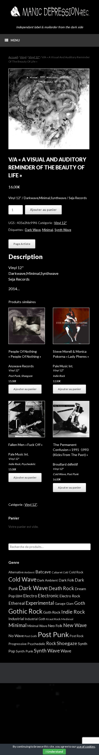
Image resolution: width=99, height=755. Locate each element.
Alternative (16, 572)
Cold (65, 572)
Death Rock (61, 588)
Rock (51, 643)
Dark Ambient (47, 580)
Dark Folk (66, 580)
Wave (66, 650)
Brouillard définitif (65, 464)
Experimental (39, 603)
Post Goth (31, 636)
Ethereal (16, 603)
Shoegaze (26, 375)
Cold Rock (76, 572)
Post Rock (77, 636)
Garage (60, 603)
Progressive (17, 644)
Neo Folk (55, 625)
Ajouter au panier (43, 210)
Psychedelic (28, 464)
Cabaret (57, 572)
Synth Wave (63, 230)
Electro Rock (69, 596)
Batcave (43, 571)
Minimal (47, 230)
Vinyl (23, 57)
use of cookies (86, 746)
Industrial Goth (35, 619)
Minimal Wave (37, 626)
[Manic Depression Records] (49, 11)
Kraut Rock (53, 619)
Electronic (48, 595)
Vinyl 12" (34, 57)
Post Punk (14, 375)
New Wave (75, 625)
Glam (70, 603)
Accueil (13, 57)
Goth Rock (52, 612)
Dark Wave (33, 230)
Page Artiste (21, 244)
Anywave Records (21, 366)
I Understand (54, 751)
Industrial (16, 619)
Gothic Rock (25, 611)
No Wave (16, 635)
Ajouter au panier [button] (25, 389)
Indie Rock (59, 375)
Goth (79, 603)
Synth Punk (24, 651)
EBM (19, 596)
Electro (30, 595)
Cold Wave (59, 474)
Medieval (67, 619)
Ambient (29, 572)
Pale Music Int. (63, 366)
